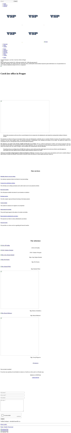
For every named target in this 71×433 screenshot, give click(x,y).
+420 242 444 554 (35, 377)
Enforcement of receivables (6, 209)
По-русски (10, 427)
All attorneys (35, 363)
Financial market (4, 222)
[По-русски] (4, 429)
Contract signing (4, 202)
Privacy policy (4, 424)
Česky (2, 427)
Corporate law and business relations (8, 183)
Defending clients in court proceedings (8, 176)
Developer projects (4, 196)
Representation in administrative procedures (9, 216)
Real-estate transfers (5, 189)
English (5, 427)
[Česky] (4, 430)
